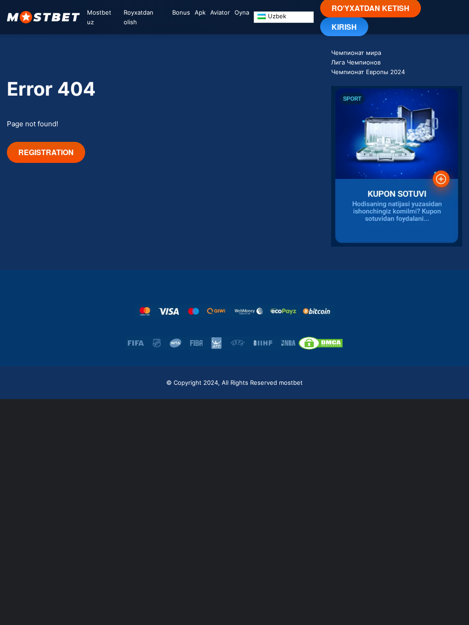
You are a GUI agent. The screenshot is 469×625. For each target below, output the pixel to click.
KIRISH (344, 27)
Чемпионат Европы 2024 (368, 71)
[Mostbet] (43, 17)
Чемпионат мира (356, 52)
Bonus (181, 12)
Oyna (241, 12)
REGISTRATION (46, 152)
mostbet (291, 382)
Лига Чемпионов (356, 62)
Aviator (220, 12)
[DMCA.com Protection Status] (321, 343)
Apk (200, 12)
